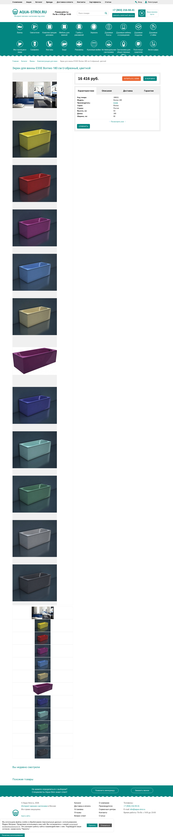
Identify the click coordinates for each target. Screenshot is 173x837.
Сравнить (83, 126)
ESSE (115, 103)
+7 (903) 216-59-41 (123, 10)
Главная (15, 61)
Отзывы (77, 812)
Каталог (38, 2)
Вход (140, 2)
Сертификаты (95, 2)
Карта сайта (25, 816)
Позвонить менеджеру (105, 790)
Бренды (49, 2)
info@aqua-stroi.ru (137, 809)
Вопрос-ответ (80, 816)
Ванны (32, 61)
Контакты (81, 2)
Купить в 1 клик (131, 79)
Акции (28, 2)
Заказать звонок (142, 790)
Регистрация (153, 2)
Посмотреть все (117, 122)
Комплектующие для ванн (47, 61)
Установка (78, 809)
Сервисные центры (107, 809)
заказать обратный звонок (123, 15)
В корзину (150, 79)
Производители (105, 806)
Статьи (108, 2)
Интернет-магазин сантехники (34, 806)
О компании (17, 2)
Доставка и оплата (65, 2)
